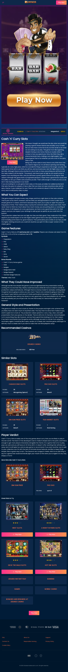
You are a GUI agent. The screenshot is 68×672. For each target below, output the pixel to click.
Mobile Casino (51, 589)
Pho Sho (50, 485)
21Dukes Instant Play (17, 579)
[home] (30, 4)
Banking (50, 579)
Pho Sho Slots (51, 384)
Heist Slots (17, 528)
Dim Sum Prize (17, 485)
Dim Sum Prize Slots (17, 420)
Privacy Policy (50, 641)
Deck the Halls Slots (17, 565)
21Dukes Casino (34, 344)
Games (17, 589)
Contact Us (5, 641)
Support (48, 637)
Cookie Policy (6, 645)
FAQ (3, 637)
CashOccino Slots (17, 384)
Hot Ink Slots (51, 565)
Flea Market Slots (51, 420)
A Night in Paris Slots (50, 528)
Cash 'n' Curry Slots (23, 131)
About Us (26, 637)
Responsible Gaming (30, 641)
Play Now (61, 3)
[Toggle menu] (3, 2)
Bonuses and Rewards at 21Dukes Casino (17, 600)
